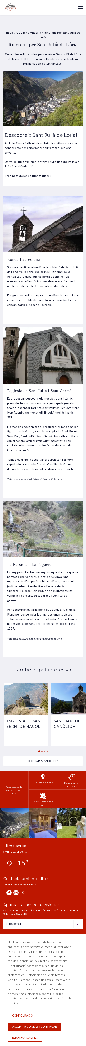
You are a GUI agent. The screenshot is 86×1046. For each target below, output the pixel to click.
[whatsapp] (22, 892)
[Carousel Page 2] (42, 751)
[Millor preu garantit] (43, 778)
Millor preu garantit (42, 782)
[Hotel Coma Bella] (13, 10)
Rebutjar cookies (25, 1037)
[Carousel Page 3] (44, 751)
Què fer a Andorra (28, 32)
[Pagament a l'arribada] (71, 779)
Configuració (22, 1015)
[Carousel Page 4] (47, 751)
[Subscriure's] (78, 924)
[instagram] (16, 892)
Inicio (10, 32)
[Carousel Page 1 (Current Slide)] (39, 751)
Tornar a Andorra (43, 761)
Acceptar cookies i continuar (34, 1026)
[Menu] (79, 6)
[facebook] (9, 892)
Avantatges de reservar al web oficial (14, 790)
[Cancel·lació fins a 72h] (43, 798)
